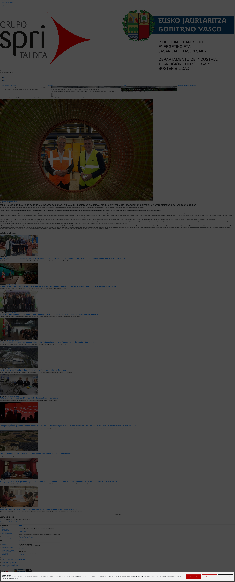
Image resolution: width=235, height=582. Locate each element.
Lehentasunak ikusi (225, 576)
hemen (124, 576)
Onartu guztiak (193, 576)
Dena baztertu (209, 576)
